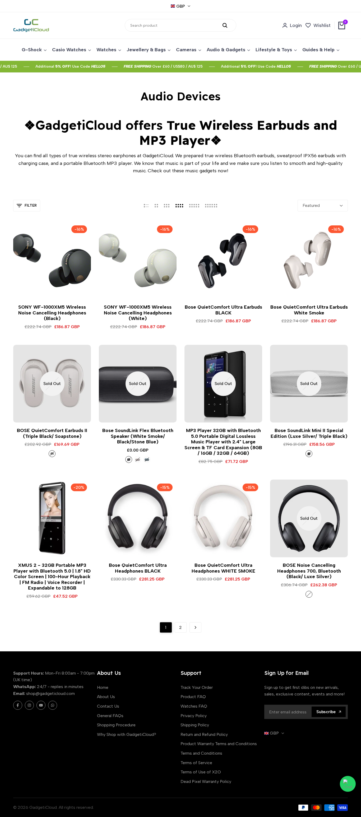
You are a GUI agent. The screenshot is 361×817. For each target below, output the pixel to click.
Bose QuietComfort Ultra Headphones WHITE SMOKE (223, 568)
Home (102, 687)
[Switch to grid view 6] (211, 205)
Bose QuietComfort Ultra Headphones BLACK (138, 568)
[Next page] (195, 627)
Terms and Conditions (201, 753)
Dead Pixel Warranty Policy (206, 781)
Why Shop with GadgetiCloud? (126, 734)
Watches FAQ (194, 706)
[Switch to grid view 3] (167, 205)
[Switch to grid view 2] (156, 205)
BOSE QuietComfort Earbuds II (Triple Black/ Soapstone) (52, 433)
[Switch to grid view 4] (179, 205)
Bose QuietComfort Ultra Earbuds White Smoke (309, 310)
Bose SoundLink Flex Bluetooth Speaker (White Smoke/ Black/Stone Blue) (137, 436)
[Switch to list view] (146, 205)
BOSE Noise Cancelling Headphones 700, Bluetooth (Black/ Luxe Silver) (309, 571)
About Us (106, 696)
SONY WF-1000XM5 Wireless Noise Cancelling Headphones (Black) (52, 312)
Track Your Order (197, 687)
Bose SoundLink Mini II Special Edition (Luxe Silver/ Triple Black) (309, 433)
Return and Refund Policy (204, 734)
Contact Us (108, 706)
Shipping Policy (195, 724)
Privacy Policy (194, 715)
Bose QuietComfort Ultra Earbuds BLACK (223, 310)
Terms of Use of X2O (201, 771)
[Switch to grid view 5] (194, 205)
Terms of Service (196, 762)
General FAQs (110, 715)
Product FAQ (193, 696)
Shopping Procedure (116, 724)
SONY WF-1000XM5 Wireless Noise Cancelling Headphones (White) (138, 312)
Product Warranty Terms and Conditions (219, 743)
